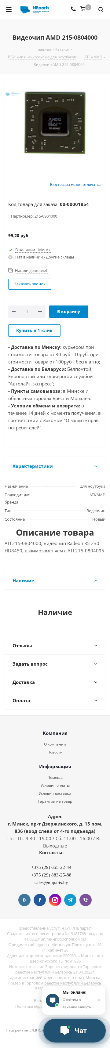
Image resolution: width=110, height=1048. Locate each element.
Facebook (40, 900)
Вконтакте (24, 900)
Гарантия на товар (55, 801)
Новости (55, 752)
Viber (85, 900)
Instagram (55, 900)
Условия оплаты (55, 785)
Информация (55, 766)
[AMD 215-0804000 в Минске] (55, 128)
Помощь (55, 777)
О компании (55, 744)
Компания (55, 733)
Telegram (70, 900)
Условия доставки (55, 793)
